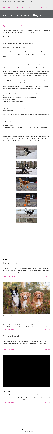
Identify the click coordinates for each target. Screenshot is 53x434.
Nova (23, 7)
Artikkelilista (8, 315)
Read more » (47, 276)
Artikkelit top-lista (11, 7)
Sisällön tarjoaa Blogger (27, 429)
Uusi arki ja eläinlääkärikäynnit (15, 388)
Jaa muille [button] (47, 227)
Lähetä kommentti (12, 276)
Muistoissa (41, 7)
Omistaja (34, 7)
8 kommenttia (11, 349)
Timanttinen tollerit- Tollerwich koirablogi (18, 2)
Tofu (18, 7)
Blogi (4, 7)
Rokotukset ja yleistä (11, 336)
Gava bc (28, 7)
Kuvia (4, 142)
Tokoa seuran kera (10, 263)
